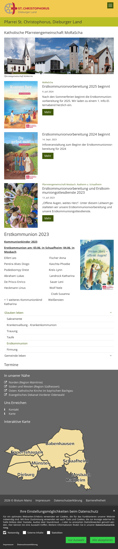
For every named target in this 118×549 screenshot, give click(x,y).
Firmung (12, 349)
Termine (11, 364)
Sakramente (14, 319)
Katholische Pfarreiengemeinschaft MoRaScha (43, 32)
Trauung (12, 331)
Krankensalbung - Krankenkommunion (32, 325)
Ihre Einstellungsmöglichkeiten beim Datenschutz (59, 511)
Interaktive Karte (17, 421)
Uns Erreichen (15, 403)
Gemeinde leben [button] (15, 355)
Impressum (8, 544)
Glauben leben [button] (13, 312)
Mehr (47, 112)
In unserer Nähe (17, 375)
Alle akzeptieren (102, 540)
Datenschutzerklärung (27, 544)
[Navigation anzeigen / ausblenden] (110, 5)
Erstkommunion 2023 (26, 234)
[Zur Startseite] (27, 8)
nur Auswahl (76, 540)
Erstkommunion (17, 343)
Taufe (10, 337)
